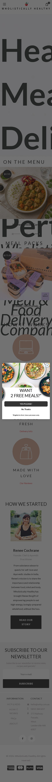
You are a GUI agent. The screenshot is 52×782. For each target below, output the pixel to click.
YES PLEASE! (26, 404)
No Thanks (26, 409)
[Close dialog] (47, 365)
